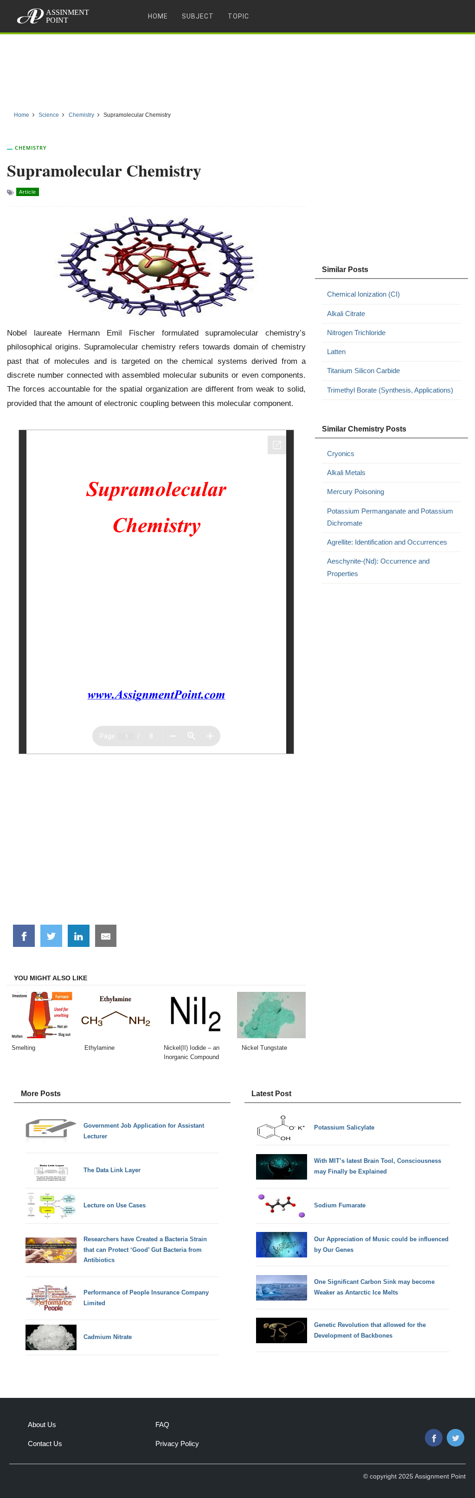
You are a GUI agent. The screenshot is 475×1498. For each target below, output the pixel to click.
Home (158, 16)
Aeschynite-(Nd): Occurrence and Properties (378, 567)
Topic (238, 16)
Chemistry (31, 147)
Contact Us (45, 1443)
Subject (198, 16)
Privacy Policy (177, 1443)
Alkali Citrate (346, 313)
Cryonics (340, 453)
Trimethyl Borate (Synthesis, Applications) (390, 390)
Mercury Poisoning (355, 491)
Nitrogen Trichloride (356, 332)
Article (27, 192)
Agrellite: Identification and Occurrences (387, 542)
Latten (336, 351)
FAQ (162, 1424)
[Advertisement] (237, 69)
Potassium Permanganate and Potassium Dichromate (390, 517)
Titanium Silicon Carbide (363, 370)
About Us (42, 1424)
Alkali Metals (346, 472)
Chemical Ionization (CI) (363, 294)
